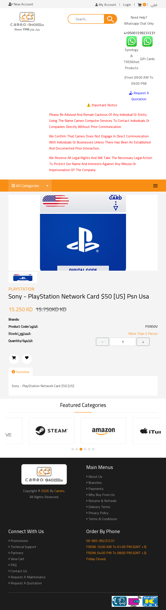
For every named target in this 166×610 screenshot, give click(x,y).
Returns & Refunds (102, 501)
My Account (107, 4)
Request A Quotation (140, 96)
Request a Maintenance (28, 577)
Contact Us (19, 571)
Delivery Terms (99, 507)
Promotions (19, 541)
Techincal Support (23, 547)
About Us (95, 476)
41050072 (131, 33)
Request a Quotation (26, 583)
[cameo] (27, 21)
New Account (23, 4)
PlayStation (21, 289)
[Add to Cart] (13, 359)
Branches (95, 483)
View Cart (17, 559)
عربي (154, 4)
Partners (17, 553)
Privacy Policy (98, 513)
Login (127, 4)
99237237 (147, 33)
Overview (22, 372)
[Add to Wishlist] (26, 359)
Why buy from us (101, 495)
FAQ (14, 565)
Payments (96, 489)
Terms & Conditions (102, 519)
